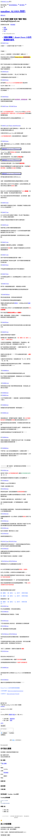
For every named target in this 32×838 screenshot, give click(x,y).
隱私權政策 (26, 816)
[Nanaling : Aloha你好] (1, 802)
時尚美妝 (12, 24)
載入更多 (3, 725)
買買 (11, 720)
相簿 (5, 27)
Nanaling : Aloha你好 (4, 800)
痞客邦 (10, 714)
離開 (9, 835)
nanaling (3, 706)
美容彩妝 (12, 718)
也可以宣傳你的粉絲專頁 (5, 803)
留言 (14, 714)
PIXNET (7, 816)
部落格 (5, 29)
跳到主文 (3, 15)
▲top (2, 723)
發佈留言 (3, 734)
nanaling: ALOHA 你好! (13, 11)
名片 (5, 31)
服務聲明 (16, 817)
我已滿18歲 (3, 835)
